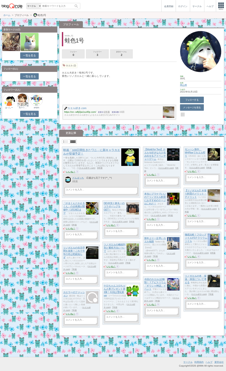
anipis (36, 108)
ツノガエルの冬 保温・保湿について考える (195, 279)
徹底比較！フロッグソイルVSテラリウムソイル (196, 237)
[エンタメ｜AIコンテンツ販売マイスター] (22, 99)
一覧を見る (29, 55)
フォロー (73, 54)
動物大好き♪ (29, 50)
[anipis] (36, 99)
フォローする (192, 99)
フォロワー (97, 54)
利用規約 (199, 362)
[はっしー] (9, 99)
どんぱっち (78, 177)
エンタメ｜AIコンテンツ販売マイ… (23, 106)
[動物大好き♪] (30, 41)
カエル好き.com (87, 168)
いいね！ (70, 171)
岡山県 (183, 85)
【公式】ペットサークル (11, 49)
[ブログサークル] (12, 6)
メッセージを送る (192, 107)
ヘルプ (208, 362)
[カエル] (69, 65)
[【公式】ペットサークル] (11, 41)
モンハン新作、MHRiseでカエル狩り (195, 152)
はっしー (9, 108)
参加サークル (121, 54)
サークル (188, 362)
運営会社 (219, 362)
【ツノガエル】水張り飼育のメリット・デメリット (195, 193)
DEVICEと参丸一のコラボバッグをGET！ (114, 206)
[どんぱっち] (68, 179)
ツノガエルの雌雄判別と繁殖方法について (114, 247)
